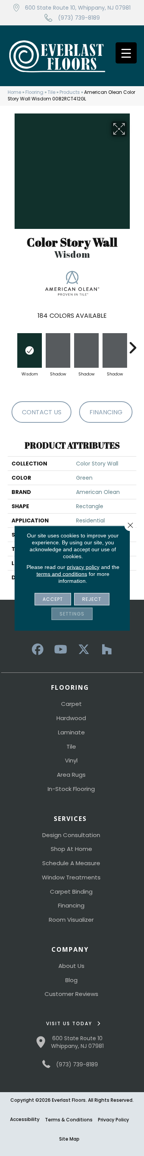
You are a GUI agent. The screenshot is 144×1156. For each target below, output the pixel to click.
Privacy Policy (113, 1119)
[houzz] (106, 650)
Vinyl (71, 760)
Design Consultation (71, 835)
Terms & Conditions (69, 1119)
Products (70, 92)
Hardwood (71, 718)
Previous (11, 344)
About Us (71, 966)
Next (132, 344)
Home (14, 92)
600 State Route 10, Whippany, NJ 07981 (78, 8)
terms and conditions (61, 573)
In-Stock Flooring (71, 789)
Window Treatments (71, 877)
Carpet (71, 704)
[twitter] (83, 650)
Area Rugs (71, 775)
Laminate (71, 732)
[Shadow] (58, 350)
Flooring (34, 92)
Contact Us (41, 412)
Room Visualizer (71, 920)
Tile (51, 92)
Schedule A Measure (71, 863)
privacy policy (83, 567)
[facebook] (37, 650)
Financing (71, 905)
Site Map (69, 1139)
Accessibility (25, 1119)
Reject (91, 599)
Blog (71, 980)
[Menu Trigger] (126, 52)
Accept (53, 599)
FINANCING (105, 412)
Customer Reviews (71, 994)
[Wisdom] (29, 350)
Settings (72, 613)
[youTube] (60, 650)
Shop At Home (71, 849)
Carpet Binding (71, 891)
